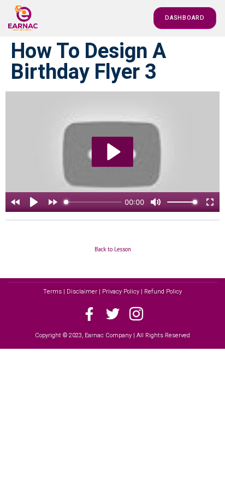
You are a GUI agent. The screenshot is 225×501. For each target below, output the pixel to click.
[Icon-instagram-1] (136, 314)
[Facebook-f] (89, 314)
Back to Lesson (112, 249)
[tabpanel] (112, 151)
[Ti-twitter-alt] (113, 314)
